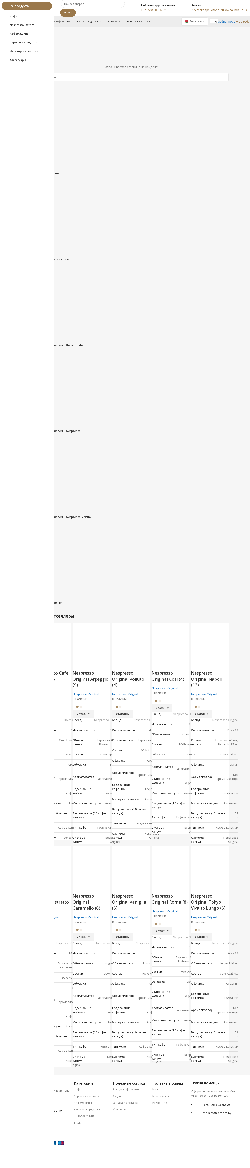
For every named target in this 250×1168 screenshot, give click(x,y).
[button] (201, 937)
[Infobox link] (153, 8)
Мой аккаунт (160, 1096)
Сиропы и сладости (86, 1096)
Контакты (119, 1109)
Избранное (159, 1102)
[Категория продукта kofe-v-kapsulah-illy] (131, 351)
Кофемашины (83, 1102)
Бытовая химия (84, 1116)
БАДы (77, 1122)
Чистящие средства (87, 1109)
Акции (117, 1096)
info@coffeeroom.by (216, 1113)
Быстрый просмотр (196, 888)
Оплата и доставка (125, 1102)
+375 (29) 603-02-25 (216, 1104)
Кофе (77, 1089)
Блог (155, 1089)
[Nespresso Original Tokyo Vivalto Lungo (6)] (210, 864)
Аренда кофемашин (126, 1089)
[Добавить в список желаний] (206, 888)
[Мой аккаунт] (211, 21)
